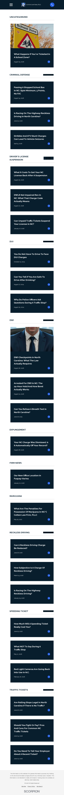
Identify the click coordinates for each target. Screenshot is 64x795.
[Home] (31, 5)
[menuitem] (24, 786)
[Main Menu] (11, 4)
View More (48, 75)
